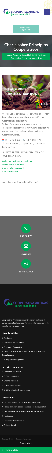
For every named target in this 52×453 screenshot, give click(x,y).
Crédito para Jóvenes (12, 385)
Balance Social (10, 425)
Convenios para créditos (14, 342)
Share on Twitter (10, 189)
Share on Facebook (4, 189)
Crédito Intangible (11, 376)
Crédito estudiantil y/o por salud (17, 390)
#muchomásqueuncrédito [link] (13, 168)
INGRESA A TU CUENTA (26, 28)
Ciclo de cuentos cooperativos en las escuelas (22, 402)
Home (8, 55)
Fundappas (8, 416)
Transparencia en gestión (14, 359)
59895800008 (26, 271)
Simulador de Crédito (12, 371)
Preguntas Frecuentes (13, 347)
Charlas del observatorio (14, 420)
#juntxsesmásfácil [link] (10, 171)
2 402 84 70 (26, 236)
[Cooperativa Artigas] (21, 11)
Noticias (41, 55)
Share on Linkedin (16, 189)
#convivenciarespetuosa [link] (13, 164)
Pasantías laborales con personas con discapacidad (25, 407)
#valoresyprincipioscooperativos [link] (17, 161)
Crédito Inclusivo (11, 381)
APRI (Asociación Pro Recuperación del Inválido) (24, 411)
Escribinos (26, 253)
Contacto (8, 338)
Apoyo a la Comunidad (22, 55)
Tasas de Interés (26, 443)
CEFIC (34, 55)
